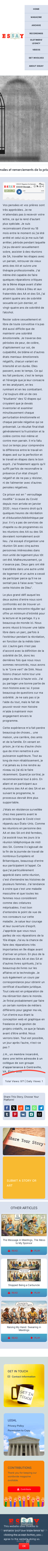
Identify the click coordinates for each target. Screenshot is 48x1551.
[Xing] (31, 1114)
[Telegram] (41, 1108)
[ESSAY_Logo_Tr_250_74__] (24, 1518)
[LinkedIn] (27, 1108)
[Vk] (23, 1114)
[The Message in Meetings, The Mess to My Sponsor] (24, 1215)
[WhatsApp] (34, 1108)
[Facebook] (7, 1108)
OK (24, 1546)
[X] (14, 1108)
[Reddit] (20, 1108)
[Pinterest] (15, 1114)
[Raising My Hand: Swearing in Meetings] (24, 1302)
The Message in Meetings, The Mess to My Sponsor (24, 1241)
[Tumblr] (7, 1114)
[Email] (39, 1114)
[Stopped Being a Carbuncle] (24, 1260)
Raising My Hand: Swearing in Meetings (24, 1329)
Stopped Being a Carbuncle (24, 1285)
